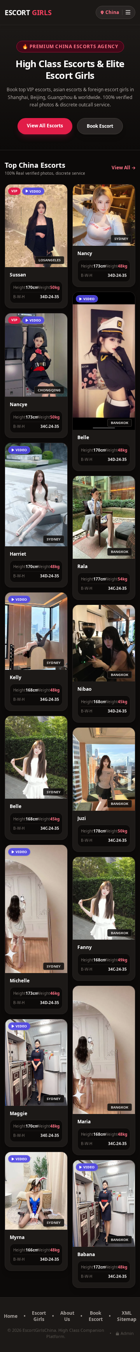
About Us (67, 1316)
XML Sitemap (126, 1316)
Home (11, 1316)
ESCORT (28, 12)
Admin (127, 1333)
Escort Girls (39, 1316)
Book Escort (100, 126)
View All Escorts (45, 125)
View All (121, 168)
